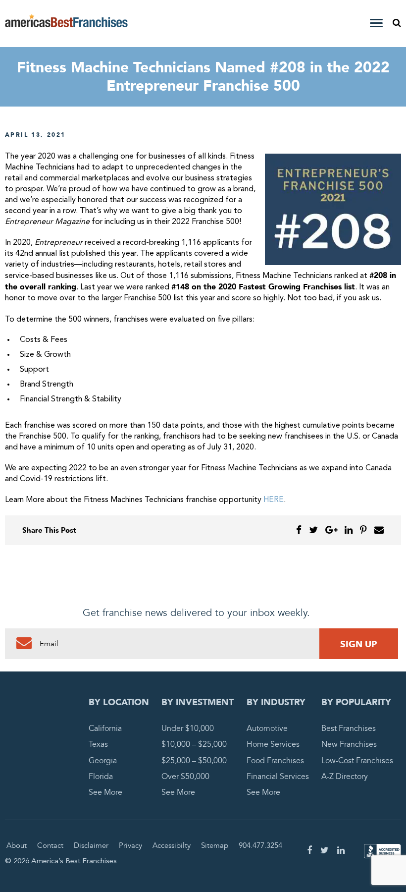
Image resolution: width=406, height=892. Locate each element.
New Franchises (349, 744)
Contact (50, 845)
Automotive (267, 728)
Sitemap (214, 845)
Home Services (273, 744)
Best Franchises (348, 728)
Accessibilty (171, 845)
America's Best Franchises (66, 24)
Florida (101, 776)
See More (105, 792)
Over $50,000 (185, 776)
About (16, 845)
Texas (98, 744)
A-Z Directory (344, 776)
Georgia (103, 760)
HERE (273, 500)
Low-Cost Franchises (357, 760)
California (105, 728)
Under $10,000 (187, 728)
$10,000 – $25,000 (194, 744)
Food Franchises (275, 760)
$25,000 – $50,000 (194, 760)
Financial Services (278, 776)
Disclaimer (91, 845)
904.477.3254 (260, 845)
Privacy (130, 845)
